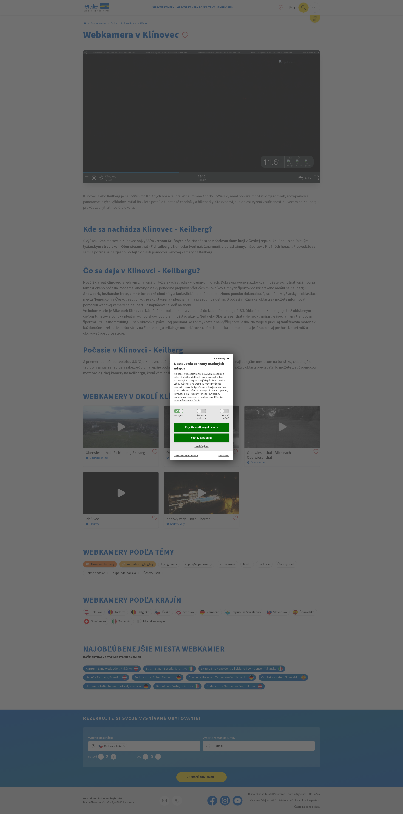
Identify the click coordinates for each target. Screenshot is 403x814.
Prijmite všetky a (201, 427)
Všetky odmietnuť (201, 438)
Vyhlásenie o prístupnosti (186, 455)
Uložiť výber (202, 446)
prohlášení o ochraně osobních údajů (198, 398)
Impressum (224, 455)
